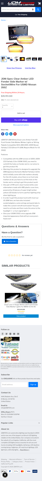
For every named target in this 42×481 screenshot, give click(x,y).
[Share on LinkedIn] (10, 134)
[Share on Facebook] (2, 134)
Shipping (4, 459)
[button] (33, 9)
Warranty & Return (15, 459)
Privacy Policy (5, 461)
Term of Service (29, 459)
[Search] (38, 9)
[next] (38, 295)
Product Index (30, 461)
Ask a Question (11, 241)
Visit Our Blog (30, 68)
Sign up (33, 384)
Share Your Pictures (14, 68)
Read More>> (24, 450)
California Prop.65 (7, 464)
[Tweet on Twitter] (6, 134)
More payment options (21, 125)
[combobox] (18, 9)
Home (3, 20)
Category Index (17, 461)
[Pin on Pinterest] (15, 134)
